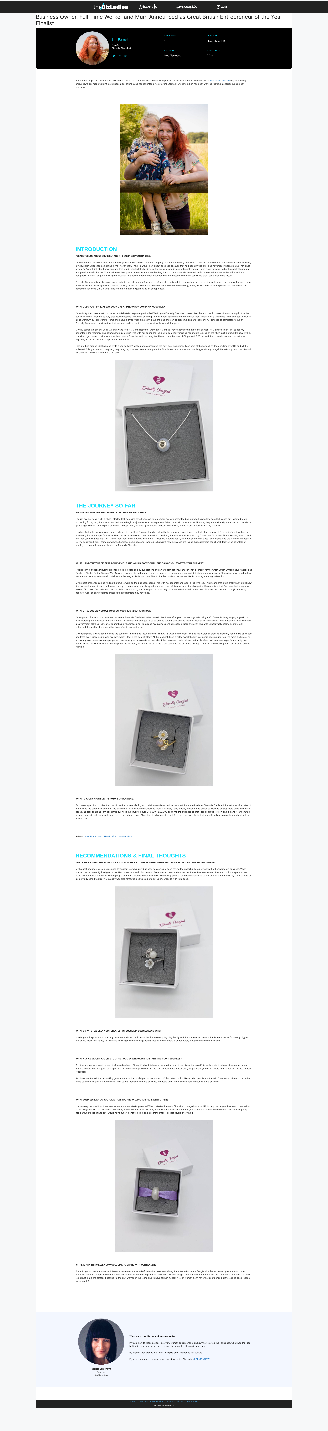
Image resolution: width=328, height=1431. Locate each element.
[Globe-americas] (114, 55)
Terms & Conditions (174, 1401)
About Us (148, 7)
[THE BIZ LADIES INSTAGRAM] (119, 55)
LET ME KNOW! (202, 1359)
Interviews (186, 7)
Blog (221, 7)
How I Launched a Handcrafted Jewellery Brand (109, 836)
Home (132, 1401)
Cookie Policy (192, 1401)
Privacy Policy (156, 1401)
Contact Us (143, 1401)
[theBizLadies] (111, 7)
